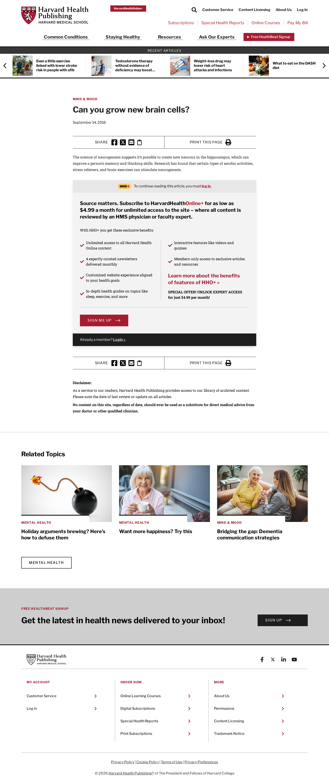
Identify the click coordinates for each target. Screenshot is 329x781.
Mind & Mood (85, 99)
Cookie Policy (147, 762)
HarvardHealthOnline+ (128, 8)
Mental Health (46, 562)
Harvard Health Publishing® (131, 773)
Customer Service (217, 10)
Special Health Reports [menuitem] (222, 22)
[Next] (322, 66)
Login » (119, 339)
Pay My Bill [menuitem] (297, 22)
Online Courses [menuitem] (266, 22)
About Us (284, 10)
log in (206, 186)
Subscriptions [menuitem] (181, 22)
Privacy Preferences (201, 762)
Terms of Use (171, 762)
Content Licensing (254, 10)
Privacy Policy (122, 762)
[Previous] (7, 66)
